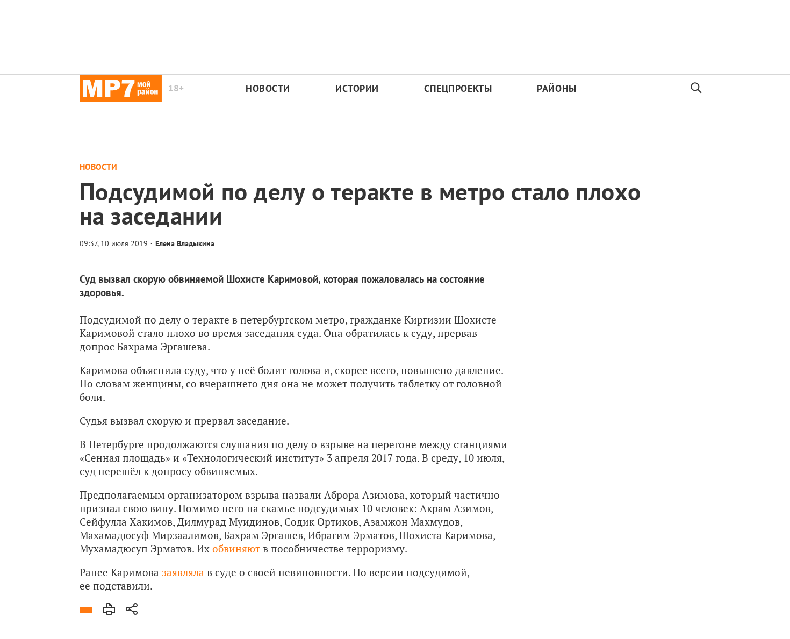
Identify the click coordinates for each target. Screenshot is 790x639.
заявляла (183, 572)
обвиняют (236, 548)
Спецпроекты (458, 88)
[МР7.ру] (121, 88)
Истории (357, 88)
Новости (268, 88)
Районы (556, 88)
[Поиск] (696, 88)
